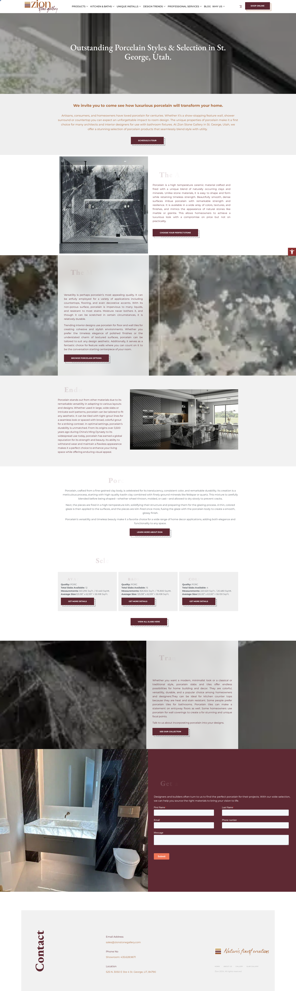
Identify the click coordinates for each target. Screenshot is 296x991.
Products (78, 6)
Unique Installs (127, 6)
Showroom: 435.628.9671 (121, 957)
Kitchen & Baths (101, 6)
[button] (292, 252)
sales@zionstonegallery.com (123, 942)
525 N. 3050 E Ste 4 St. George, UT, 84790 (131, 972)
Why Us (217, 6)
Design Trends (153, 6)
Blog (207, 6)
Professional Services (183, 6)
